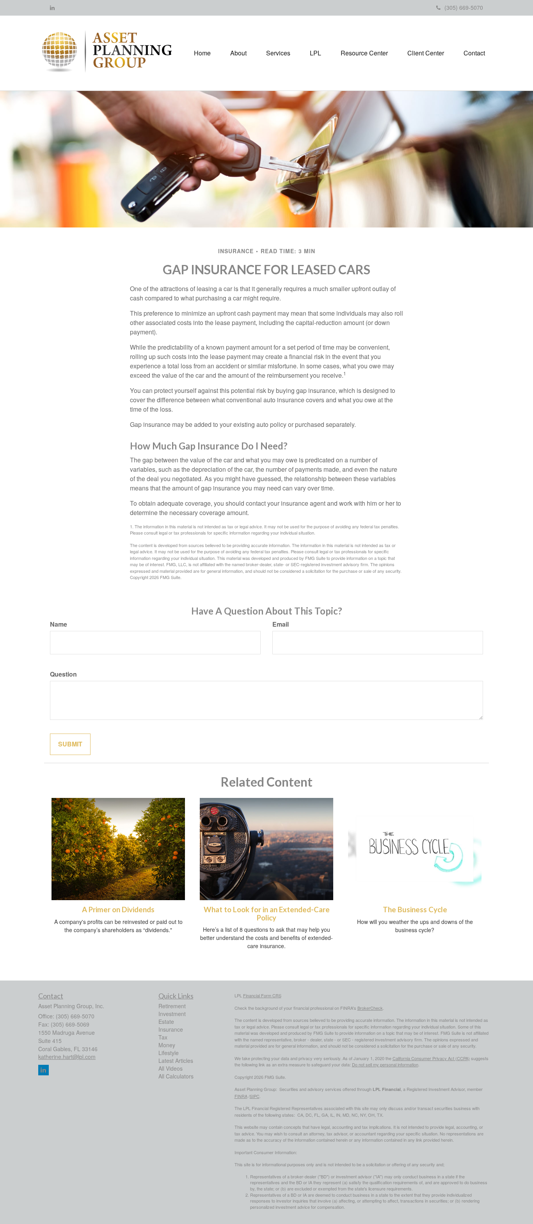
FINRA (241, 1096)
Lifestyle (168, 1053)
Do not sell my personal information (385, 1064)
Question (63, 674)
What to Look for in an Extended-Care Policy (267, 913)
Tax (162, 1037)
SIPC (254, 1096)
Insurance (170, 1029)
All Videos (170, 1068)
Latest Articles (175, 1060)
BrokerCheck (370, 1008)
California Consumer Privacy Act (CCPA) (431, 1058)
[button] (238, 53)
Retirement (172, 1006)
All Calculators (176, 1076)
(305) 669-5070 (463, 7)
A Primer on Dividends (118, 909)
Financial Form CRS (262, 995)
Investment (172, 1014)
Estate (166, 1021)
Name (58, 624)
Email (280, 624)
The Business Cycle (415, 909)
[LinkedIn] (52, 7)
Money (166, 1045)
